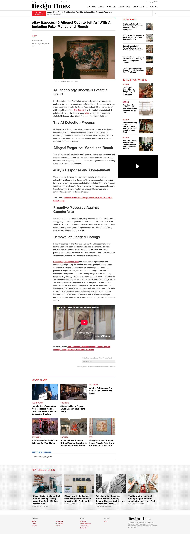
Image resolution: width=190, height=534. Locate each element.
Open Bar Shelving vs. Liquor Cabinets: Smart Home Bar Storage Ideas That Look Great (130, 127)
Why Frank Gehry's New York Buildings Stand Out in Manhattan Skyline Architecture (133, 27)
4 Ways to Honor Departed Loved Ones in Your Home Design (72, 409)
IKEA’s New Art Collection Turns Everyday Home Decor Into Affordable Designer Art (77, 498)
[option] (102, 13)
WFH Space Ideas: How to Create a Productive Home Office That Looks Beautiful (129, 144)
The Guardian (79, 110)
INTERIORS (111, 7)
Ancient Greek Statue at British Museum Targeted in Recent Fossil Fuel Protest (73, 443)
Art (34, 36)
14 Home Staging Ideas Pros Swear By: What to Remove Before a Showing (133, 37)
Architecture (59, 521)
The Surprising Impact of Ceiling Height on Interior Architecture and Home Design (142, 498)
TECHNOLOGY (138, 7)
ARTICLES (91, 7)
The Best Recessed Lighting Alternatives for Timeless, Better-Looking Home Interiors (133, 60)
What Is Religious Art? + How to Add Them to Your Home (101, 391)
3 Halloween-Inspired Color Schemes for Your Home (44, 441)
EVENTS (150, 7)
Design (126, 84)
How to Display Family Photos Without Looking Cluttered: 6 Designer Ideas (133, 48)
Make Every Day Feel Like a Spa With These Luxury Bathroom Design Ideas (130, 109)
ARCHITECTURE (124, 7)
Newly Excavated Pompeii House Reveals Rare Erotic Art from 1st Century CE (101, 443)
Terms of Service (85, 524)
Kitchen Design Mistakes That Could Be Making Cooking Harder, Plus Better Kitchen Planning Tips (46, 499)
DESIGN (101, 7)
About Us (83, 521)
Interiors (64, 403)
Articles (64, 437)
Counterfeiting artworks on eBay (66, 261)
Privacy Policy (132, 527)
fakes (87, 113)
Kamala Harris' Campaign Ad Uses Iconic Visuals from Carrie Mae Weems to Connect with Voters (44, 410)
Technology (37, 403)
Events (58, 526)
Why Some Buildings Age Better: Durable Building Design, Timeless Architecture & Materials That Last (110, 499)
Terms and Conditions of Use (147, 525)
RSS (105, 521)
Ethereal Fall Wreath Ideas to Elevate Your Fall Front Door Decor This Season (77, 12)
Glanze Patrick (38, 40)
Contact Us (83, 528)
